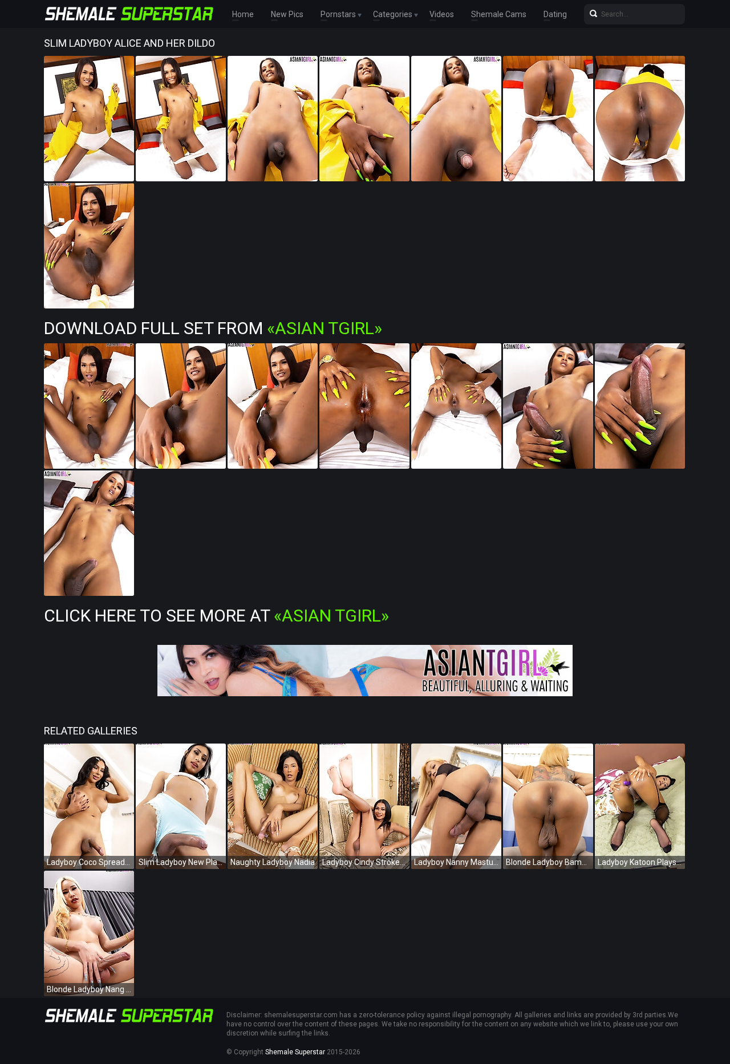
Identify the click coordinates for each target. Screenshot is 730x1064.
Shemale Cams (498, 14)
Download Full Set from (213, 328)
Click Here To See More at (216, 616)
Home (243, 14)
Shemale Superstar (295, 1052)
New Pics (287, 14)
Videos (441, 14)
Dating (555, 14)
